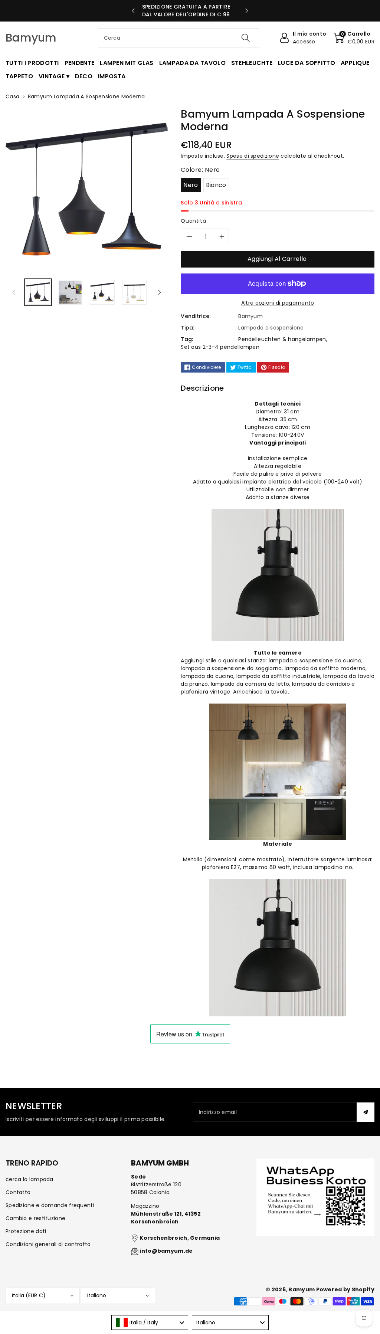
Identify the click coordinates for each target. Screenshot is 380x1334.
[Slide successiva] (247, 11)
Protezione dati (26, 1231)
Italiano (96, 1295)
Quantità (193, 220)
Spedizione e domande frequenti (50, 1205)
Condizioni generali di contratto (48, 1244)
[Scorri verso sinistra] (14, 292)
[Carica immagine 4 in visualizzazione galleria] (134, 292)
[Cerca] (246, 38)
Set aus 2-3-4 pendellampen (220, 347)
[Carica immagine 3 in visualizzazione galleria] (102, 292)
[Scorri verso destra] (159, 292)
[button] (354, 38)
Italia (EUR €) (29, 1295)
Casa (12, 96)
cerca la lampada (29, 1179)
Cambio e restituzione (35, 1218)
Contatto (18, 1192)
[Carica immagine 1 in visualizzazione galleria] (38, 292)
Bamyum (301, 1289)
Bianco (216, 185)
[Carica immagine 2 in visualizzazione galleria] (70, 292)
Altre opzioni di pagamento (277, 303)
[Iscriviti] (365, 1112)
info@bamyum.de (166, 1251)
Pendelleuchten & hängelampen (282, 339)
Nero (190, 185)
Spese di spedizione (252, 156)
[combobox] (178, 38)
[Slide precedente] (133, 11)
